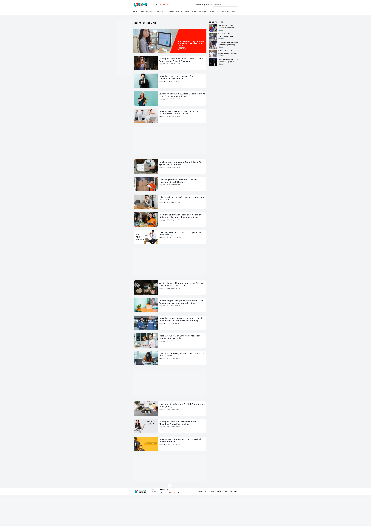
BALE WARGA (214, 12)
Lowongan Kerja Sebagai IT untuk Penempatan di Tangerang (182, 405)
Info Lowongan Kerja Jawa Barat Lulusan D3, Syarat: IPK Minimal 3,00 (180, 163)
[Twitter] (156, 4)
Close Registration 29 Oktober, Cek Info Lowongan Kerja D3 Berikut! (178, 180)
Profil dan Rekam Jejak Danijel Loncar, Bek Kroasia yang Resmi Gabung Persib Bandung (228, 54)
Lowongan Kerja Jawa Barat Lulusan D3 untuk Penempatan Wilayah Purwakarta (181, 59)
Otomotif (189, 12)
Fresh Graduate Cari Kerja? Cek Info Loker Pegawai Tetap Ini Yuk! (179, 337)
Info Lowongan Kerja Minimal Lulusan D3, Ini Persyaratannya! (180, 440)
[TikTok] (167, 4)
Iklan (217, 491)
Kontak (227, 491)
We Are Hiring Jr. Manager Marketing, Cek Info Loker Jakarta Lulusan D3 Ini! (181, 284)
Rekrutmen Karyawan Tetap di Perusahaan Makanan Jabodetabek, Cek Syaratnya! (180, 216)
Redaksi (211, 491)
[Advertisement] (124, 54)
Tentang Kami (202, 491)
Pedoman (234, 491)
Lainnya (233, 12)
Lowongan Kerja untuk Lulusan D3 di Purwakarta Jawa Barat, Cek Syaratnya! (182, 95)
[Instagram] (160, 4)
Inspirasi (181, 48)
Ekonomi (179, 12)
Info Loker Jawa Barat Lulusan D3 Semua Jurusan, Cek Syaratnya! (178, 77)
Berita (135, 12)
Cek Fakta (225, 12)
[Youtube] (164, 4)
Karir (221, 491)
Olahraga (170, 12)
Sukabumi (221, 30)
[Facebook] (153, 4)
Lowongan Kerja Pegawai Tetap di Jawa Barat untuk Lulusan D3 (181, 354)
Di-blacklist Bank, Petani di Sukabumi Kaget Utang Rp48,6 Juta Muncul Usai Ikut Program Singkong (228, 45)
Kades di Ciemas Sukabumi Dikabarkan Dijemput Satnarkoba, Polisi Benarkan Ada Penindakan (228, 62)
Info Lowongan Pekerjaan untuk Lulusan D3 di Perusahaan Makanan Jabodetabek (181, 301)
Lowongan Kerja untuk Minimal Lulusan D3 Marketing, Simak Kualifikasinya (179, 422)
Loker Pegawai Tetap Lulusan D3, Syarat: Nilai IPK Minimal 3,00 (181, 233)
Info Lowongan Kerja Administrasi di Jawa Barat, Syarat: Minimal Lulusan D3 (179, 112)
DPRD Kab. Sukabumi (201, 12)
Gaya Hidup (150, 12)
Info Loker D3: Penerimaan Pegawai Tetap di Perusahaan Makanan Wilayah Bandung (180, 319)
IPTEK (142, 12)
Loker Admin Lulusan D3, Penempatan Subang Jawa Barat (181, 198)
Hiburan (160, 12)
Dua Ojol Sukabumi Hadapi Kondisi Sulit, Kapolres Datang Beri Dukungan (227, 27)
